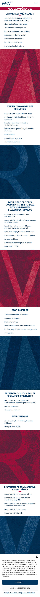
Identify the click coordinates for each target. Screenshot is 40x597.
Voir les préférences (20, 588)
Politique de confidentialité (26, 593)
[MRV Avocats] (7, 4)
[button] (37, 556)
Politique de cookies (10, 593)
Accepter (20, 582)
